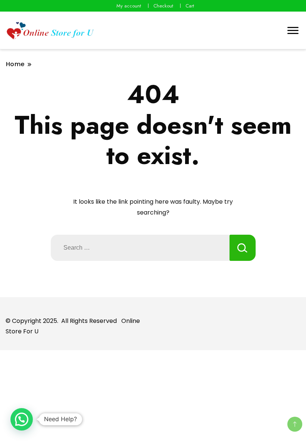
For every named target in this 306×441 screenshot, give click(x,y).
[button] (21, 419)
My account (128, 5)
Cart (189, 5)
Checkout (163, 5)
